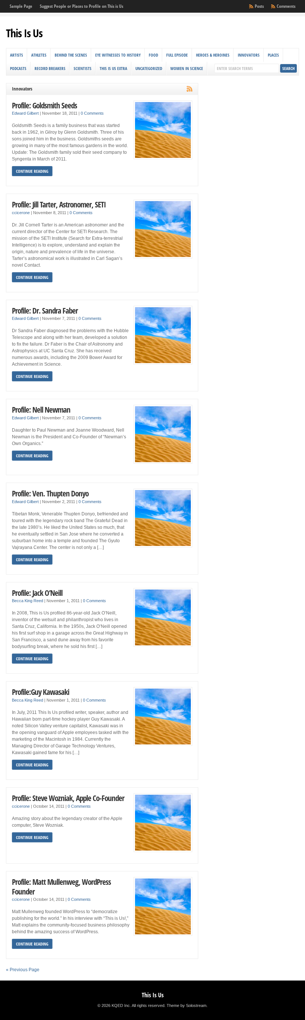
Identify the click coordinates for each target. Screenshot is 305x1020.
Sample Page (21, 6)
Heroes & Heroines (212, 55)
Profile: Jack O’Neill (37, 592)
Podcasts (18, 68)
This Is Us (24, 33)
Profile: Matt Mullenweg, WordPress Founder (61, 886)
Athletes (38, 55)
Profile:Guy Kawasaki (40, 691)
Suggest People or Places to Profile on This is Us (81, 6)
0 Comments (92, 113)
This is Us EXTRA (113, 68)
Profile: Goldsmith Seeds (44, 105)
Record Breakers (50, 68)
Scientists (83, 68)
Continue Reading (32, 171)
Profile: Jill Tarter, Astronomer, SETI (59, 204)
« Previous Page (22, 969)
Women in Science (186, 68)
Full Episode (177, 55)
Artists (16, 55)
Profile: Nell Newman (41, 409)
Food (153, 55)
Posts (259, 6)
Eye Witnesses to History (118, 55)
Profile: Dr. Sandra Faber (45, 310)
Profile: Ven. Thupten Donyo (50, 493)
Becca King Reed (27, 600)
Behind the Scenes (71, 55)
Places (273, 55)
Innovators (249, 55)
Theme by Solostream (186, 1005)
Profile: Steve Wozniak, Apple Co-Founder (68, 797)
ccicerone (21, 212)
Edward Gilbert (25, 113)
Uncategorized (148, 68)
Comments (286, 6)
